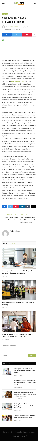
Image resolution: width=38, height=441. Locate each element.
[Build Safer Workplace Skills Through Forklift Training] (19, 290)
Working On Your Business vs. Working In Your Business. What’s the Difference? (18, 272)
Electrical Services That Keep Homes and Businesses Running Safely (24, 417)
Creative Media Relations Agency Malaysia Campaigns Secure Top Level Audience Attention (25, 394)
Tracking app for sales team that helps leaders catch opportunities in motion (24, 371)
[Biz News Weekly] (19, 3)
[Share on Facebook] (7, 34)
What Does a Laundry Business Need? (11, 219)
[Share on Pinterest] (27, 34)
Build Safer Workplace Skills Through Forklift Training (18, 303)
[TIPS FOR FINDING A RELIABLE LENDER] (19, 47)
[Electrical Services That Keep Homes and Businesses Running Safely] (7, 418)
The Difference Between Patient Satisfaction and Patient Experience (27, 220)
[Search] (35, 3)
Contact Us (16, 436)
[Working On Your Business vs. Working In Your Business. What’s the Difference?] (19, 258)
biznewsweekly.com (28, 432)
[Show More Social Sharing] (34, 34)
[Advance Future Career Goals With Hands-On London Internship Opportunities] (19, 321)
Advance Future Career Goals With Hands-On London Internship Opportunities (18, 335)
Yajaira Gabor (13, 27)
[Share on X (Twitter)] (17, 34)
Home (3, 9)
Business (5, 14)
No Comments (7, 29)
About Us (24, 436)
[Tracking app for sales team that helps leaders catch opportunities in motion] (7, 371)
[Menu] (3, 3)
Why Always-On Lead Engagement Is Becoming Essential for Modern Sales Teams (25, 382)
